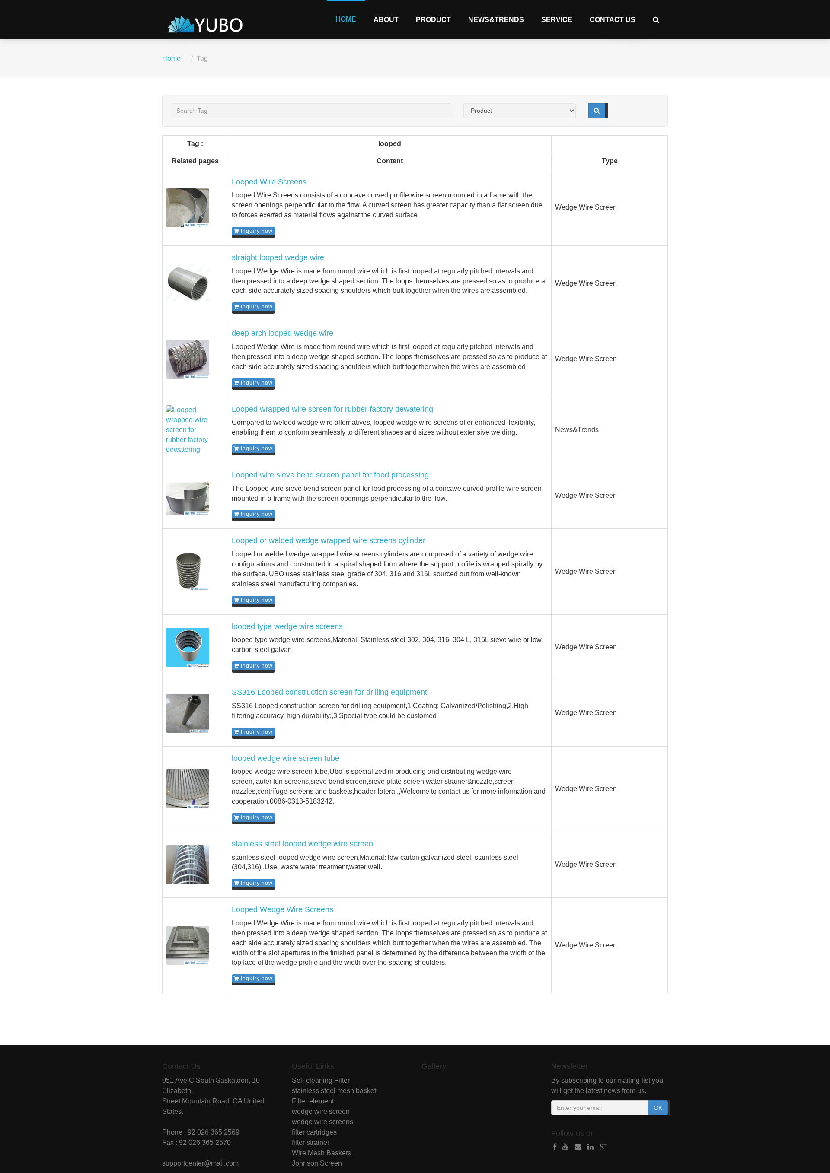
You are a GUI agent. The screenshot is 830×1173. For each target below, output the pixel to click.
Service (556, 19)
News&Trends (496, 19)
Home (345, 19)
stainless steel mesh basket (334, 1090)
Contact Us (612, 19)
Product (433, 19)
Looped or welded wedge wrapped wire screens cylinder (328, 540)
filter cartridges (314, 1132)
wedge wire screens (322, 1121)
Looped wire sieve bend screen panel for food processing (330, 474)
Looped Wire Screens (269, 182)
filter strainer (310, 1142)
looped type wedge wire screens (287, 626)
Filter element (313, 1101)
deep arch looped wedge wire (282, 333)
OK (658, 1107)
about (386, 19)
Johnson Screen (317, 1163)
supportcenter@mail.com (200, 1163)
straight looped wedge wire (278, 257)
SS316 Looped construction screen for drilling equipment (329, 692)
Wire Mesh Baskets (321, 1153)
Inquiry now (256, 231)
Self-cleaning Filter (321, 1080)
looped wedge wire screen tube (285, 758)
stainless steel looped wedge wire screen (302, 843)
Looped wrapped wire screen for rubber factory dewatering (332, 409)
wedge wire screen (321, 1111)
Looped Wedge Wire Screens (282, 909)
